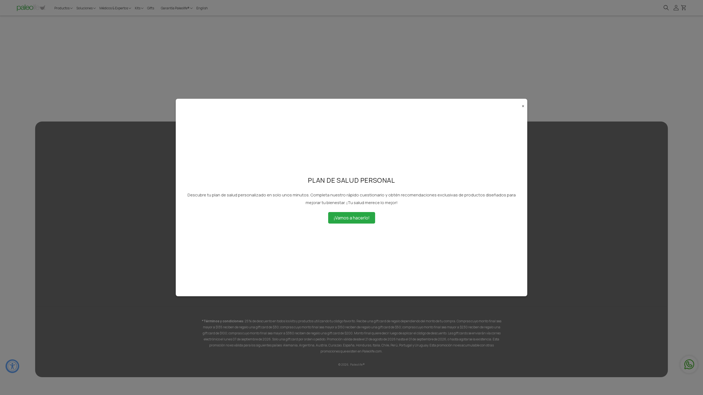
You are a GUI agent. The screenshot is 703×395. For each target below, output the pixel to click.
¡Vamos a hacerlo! (352, 218)
